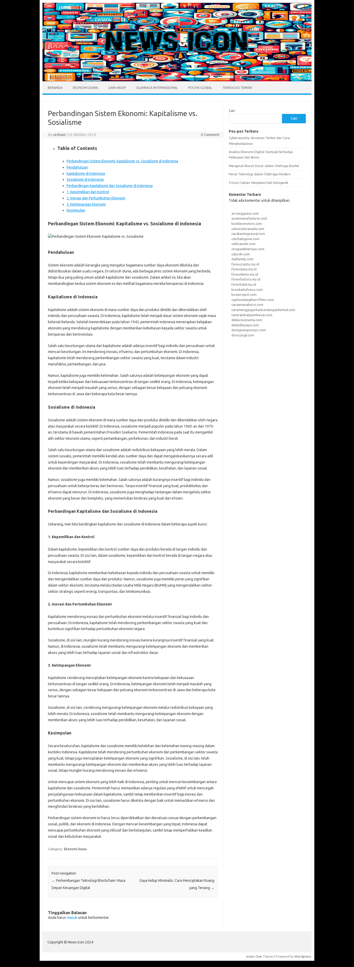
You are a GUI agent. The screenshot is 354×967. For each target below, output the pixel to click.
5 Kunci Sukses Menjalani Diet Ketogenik (258, 182)
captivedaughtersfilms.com (252, 300)
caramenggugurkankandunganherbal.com (263, 310)
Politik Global (200, 87)
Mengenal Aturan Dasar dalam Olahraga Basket (264, 166)
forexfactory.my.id (245, 279)
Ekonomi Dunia (85, 87)
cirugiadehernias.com (247, 249)
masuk (72, 917)
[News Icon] (177, 80)
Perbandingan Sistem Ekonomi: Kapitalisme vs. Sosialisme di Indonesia (122, 161)
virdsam (59, 135)
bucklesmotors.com (246, 223)
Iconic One (254, 956)
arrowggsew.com (245, 213)
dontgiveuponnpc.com (248, 330)
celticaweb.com (243, 244)
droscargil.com (242, 335)
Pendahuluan (77, 167)
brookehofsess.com (247, 289)
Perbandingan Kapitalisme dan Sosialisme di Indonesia (110, 186)
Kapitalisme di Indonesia (86, 173)
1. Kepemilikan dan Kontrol (88, 192)
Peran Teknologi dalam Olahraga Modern (260, 174)
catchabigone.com (245, 239)
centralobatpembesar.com (251, 315)
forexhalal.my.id (243, 284)
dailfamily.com (242, 259)
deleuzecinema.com (246, 320)
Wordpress (302, 956)
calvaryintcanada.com (247, 229)
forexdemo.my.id (244, 274)
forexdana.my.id (244, 269)
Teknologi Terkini (237, 87)
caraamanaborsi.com (247, 304)
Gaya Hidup (117, 87)
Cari (232, 110)
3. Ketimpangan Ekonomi (86, 204)
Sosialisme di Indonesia (85, 179)
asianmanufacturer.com (249, 218)
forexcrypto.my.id (245, 264)
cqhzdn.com (240, 254)
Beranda (55, 87)
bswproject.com (244, 294)
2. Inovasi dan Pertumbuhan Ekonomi (96, 198)
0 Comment (210, 135)
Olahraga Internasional (157, 87)
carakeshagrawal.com (248, 234)
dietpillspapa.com (245, 325)
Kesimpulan (76, 210)
